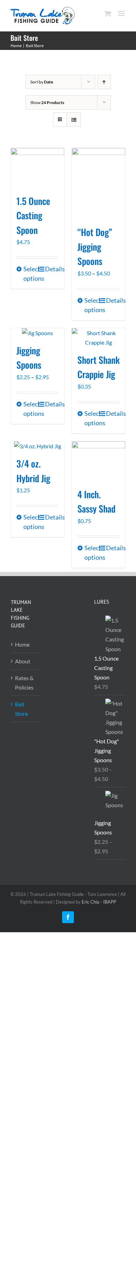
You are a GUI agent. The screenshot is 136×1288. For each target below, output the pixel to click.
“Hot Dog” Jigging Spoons (94, 246)
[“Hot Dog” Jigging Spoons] (98, 183)
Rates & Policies (24, 683)
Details (52, 269)
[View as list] (74, 119)
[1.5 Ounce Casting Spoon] (37, 168)
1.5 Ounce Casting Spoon (33, 215)
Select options (30, 273)
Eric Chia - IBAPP (99, 902)
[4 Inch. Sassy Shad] (98, 461)
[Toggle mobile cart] (107, 13)
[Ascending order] (104, 82)
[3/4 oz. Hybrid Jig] (37, 446)
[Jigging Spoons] (37, 333)
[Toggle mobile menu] (122, 13)
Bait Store (21, 709)
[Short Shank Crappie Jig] (98, 337)
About (22, 661)
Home (22, 644)
